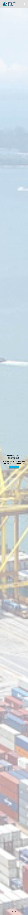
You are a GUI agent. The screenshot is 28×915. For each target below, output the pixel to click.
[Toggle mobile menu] (25, 4)
